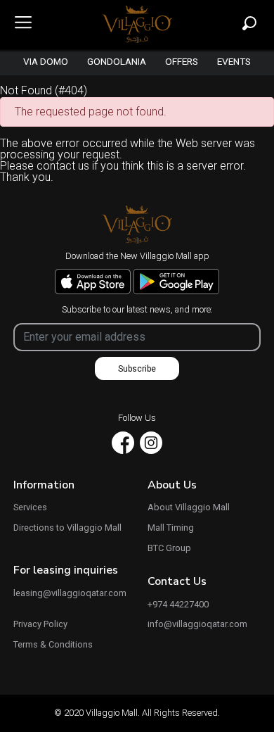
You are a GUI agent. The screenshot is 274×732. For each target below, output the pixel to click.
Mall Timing (171, 528)
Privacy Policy (40, 624)
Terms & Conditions (53, 645)
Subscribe (137, 369)
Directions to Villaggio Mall (67, 528)
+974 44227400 (178, 605)
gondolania (116, 62)
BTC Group (169, 548)
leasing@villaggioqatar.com (69, 593)
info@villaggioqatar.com (197, 624)
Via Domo (45, 62)
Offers (181, 62)
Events (234, 62)
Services (30, 507)
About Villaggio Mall (189, 507)
